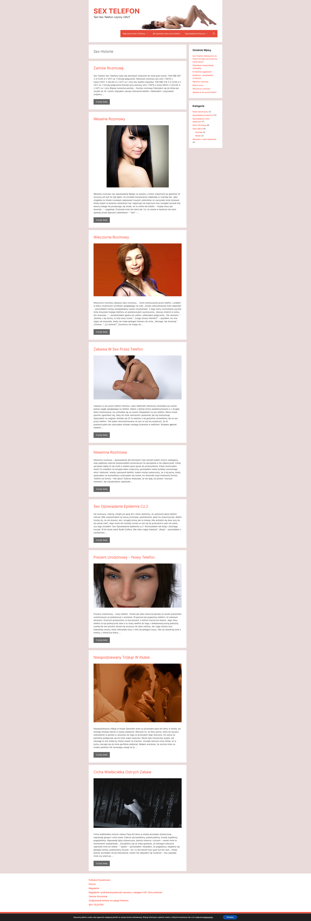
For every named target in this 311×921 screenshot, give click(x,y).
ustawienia (208, 917)
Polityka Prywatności (99, 880)
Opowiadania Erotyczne (195, 33)
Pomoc (92, 884)
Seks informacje (199, 125)
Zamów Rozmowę (109, 68)
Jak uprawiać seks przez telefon (166, 33)
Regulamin (94, 888)
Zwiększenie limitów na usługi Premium (109, 900)
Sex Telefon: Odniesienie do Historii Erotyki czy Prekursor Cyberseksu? (205, 59)
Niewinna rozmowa (110, 452)
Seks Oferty (198, 129)
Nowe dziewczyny (200, 112)
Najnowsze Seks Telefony (134, 33)
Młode (198, 136)
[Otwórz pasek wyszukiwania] (213, 33)
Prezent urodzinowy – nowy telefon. (125, 557)
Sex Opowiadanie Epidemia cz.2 (121, 506)
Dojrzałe (199, 132)
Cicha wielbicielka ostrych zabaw (122, 772)
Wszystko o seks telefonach (204, 139)
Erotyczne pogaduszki (202, 72)
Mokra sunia (198, 85)
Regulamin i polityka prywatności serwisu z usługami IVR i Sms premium (125, 892)
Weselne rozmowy (109, 119)
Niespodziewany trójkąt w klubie (122, 657)
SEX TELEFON (117, 11)
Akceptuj (230, 917)
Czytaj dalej (101, 102)
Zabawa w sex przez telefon (118, 349)
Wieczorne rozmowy (111, 237)
